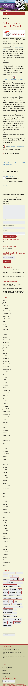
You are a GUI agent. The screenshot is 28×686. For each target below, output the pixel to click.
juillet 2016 (5, 544)
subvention (7, 613)
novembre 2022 (6, 390)
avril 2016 (5, 549)
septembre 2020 (7, 440)
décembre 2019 (6, 459)
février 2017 (5, 530)
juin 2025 (5, 324)
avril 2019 (5, 472)
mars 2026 (5, 308)
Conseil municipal (8, 149)
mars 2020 (5, 451)
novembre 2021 (6, 414)
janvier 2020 (6, 456)
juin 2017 (5, 520)
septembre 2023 (7, 369)
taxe (15, 613)
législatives (5, 595)
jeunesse (12, 592)
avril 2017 (5, 525)
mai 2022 (5, 401)
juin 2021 (5, 424)
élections (7, 626)
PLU (11, 601)
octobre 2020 (6, 438)
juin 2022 (5, 398)
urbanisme (5, 155)
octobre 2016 (6, 536)
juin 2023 (5, 374)
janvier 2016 (5, 557)
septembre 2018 (6, 491)
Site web (5, 230)
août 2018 (5, 493)
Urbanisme (11, 151)
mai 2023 (5, 377)
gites (20, 589)
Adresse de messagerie (9, 225)
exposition (5, 589)
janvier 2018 (5, 509)
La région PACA (6, 676)
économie (17, 622)
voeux (5, 622)
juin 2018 (5, 499)
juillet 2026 (5, 300)
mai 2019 (5, 470)
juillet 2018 (5, 496)
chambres (15, 575)
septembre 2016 (7, 538)
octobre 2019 (6, 462)
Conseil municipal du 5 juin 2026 (11, 270)
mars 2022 (5, 406)
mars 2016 (5, 552)
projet (16, 601)
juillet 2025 (5, 321)
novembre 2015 (6, 562)
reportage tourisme (17, 604)
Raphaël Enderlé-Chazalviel (16, 146)
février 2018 (5, 507)
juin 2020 (5, 446)
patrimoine (11, 153)
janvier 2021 (5, 432)
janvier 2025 (6, 337)
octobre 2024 (6, 345)
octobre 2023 (6, 366)
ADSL (4, 573)
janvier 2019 (5, 480)
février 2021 (5, 430)
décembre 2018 (6, 483)
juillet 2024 (5, 348)
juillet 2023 (5, 371)
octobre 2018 (6, 488)
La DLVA (4, 670)
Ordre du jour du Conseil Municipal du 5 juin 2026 (13, 273)
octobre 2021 (6, 416)
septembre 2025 (7, 318)
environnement (9, 586)
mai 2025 (5, 326)
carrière (5, 576)
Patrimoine (5, 151)
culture (4, 583)
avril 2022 (5, 403)
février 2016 (5, 554)
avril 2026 (5, 305)
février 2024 (6, 358)
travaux (17, 153)
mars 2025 (5, 332)
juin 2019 (5, 467)
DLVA (10, 582)
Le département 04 (7, 673)
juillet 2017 (5, 517)
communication (6, 579)
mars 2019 (5, 475)
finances (13, 589)
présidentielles (6, 604)
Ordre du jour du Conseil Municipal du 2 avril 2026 (14, 276)
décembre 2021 (6, 411)
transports (14, 616)
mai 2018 (5, 501)
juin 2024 (5, 350)
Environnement (18, 149)
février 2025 (6, 334)
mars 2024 (5, 356)
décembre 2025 (6, 310)
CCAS (10, 575)
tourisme (6, 616)
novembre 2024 (6, 342)
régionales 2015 (13, 607)
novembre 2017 (6, 512)
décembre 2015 (6, 560)
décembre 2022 (6, 387)
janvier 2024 (6, 361)
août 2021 (5, 419)
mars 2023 (5, 382)
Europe (19, 586)
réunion (21, 607)
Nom (4, 220)
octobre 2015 (6, 565)
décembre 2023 (6, 363)
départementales (18, 583)
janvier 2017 (5, 533)
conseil (6, 153)
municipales (12, 595)
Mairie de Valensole (7, 667)
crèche (21, 579)
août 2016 (5, 541)
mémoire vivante (7, 598)
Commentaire (6, 203)
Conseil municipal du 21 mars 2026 (11, 660)
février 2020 (6, 454)
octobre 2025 (6, 316)
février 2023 (6, 385)
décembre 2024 (6, 340)
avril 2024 (5, 353)
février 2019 (5, 477)
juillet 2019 (5, 464)
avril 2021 (5, 427)
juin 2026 (5, 303)
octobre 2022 (6, 393)
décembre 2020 (6, 435)
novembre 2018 (6, 485)
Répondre (5, 185)
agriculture (11, 573)
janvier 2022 (6, 409)
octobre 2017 (6, 515)
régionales (5, 607)
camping (19, 573)
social (15, 609)
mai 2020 (5, 448)
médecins (19, 595)
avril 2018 (5, 504)
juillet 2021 (5, 422)
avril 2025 (5, 329)
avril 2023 (5, 379)
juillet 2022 (5, 395)
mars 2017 (5, 528)
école (11, 622)
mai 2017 (5, 522)
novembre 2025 (7, 313)
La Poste (18, 592)
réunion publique (8, 610)
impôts (5, 592)
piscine (5, 601)
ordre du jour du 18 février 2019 (13, 79)
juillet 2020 (5, 443)
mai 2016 (5, 546)
